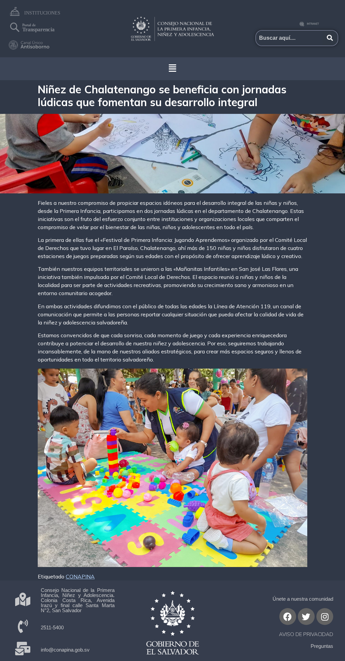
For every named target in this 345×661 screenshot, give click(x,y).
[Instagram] (324, 616)
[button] (172, 68)
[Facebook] (287, 616)
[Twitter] (306, 616)
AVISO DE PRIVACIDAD (306, 634)
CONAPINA (80, 576)
